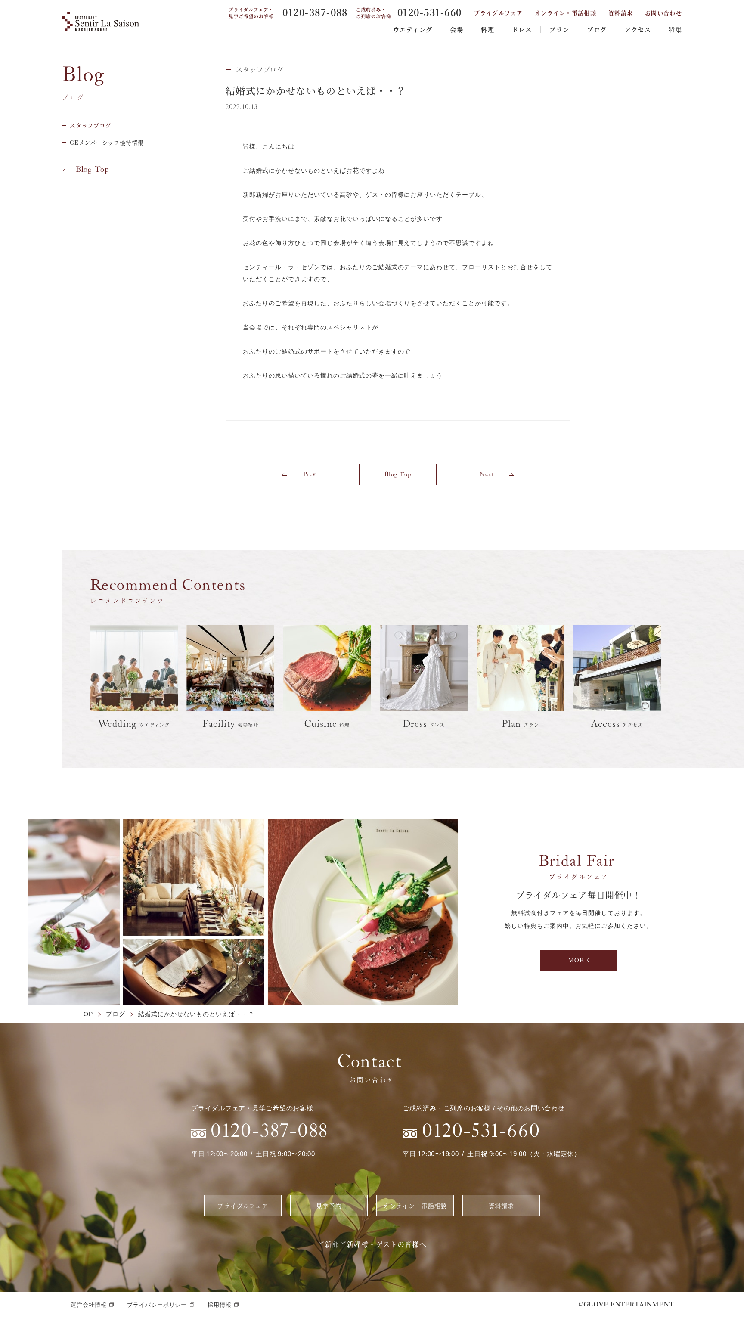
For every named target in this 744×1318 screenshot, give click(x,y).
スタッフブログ (260, 69)
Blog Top (92, 170)
